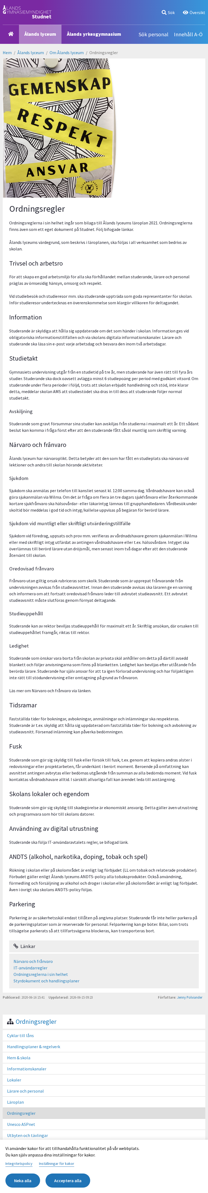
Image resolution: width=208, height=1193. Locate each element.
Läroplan (15, 1102)
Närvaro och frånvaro (33, 961)
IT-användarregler (30, 967)
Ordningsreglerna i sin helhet (41, 974)
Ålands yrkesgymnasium (94, 34)
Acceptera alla (68, 1180)
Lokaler (14, 1080)
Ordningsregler (36, 1021)
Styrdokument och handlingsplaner (46, 980)
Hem (7, 52)
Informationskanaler (26, 1068)
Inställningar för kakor (56, 1163)
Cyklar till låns (20, 1035)
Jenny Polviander (189, 997)
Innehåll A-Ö (188, 34)
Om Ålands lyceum (67, 52)
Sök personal (153, 34)
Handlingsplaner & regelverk (33, 1046)
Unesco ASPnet (21, 1124)
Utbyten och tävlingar (27, 1135)
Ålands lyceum (40, 34)
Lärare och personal (25, 1091)
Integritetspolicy (18, 1163)
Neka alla (22, 1180)
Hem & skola (18, 1057)
